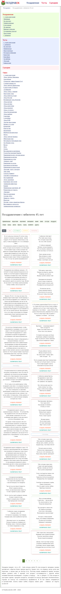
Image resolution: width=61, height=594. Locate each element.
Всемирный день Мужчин (12, 100)
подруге (53, 221)
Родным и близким (10, 53)
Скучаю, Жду (8, 196)
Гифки (5, 73)
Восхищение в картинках (12, 151)
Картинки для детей (10, 182)
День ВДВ (7, 120)
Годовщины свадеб (10, 31)
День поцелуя (8, 108)
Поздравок (6, 8)
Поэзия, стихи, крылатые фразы (14, 202)
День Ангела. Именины (11, 77)
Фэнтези (6, 200)
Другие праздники (10, 122)
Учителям (7, 116)
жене (14, 225)
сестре (47, 221)
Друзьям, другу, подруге (12, 169)
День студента (9, 110)
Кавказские (7, 63)
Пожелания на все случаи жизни (14, 155)
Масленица (7, 130)
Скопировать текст (16, 265)
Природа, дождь (9, 198)
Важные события (9, 29)
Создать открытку (16, 262)
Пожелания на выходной (12, 167)
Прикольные (8, 48)
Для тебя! (7, 171)
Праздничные (8, 51)
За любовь (7, 59)
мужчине (23, 221)
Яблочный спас (9, 139)
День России (8, 98)
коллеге (30, 225)
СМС (10, 230)
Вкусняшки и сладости (11, 204)
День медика (8, 104)
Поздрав (13, 3)
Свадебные (7, 79)
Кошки (6, 186)
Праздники (7, 33)
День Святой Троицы (10, 136)
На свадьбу (7, 21)
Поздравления (33, 3)
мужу (9, 225)
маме (36, 221)
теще (4, 225)
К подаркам (7, 25)
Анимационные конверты (12, 206)
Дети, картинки (9, 180)
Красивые (7, 57)
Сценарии (53, 3)
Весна (5, 145)
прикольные (6, 221)
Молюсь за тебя (9, 124)
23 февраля (7, 89)
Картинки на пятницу (11, 165)
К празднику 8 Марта (11, 87)
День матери (8, 102)
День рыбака (8, 114)
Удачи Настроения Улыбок (12, 153)
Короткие (7, 55)
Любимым (7, 19)
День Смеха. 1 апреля (10, 91)
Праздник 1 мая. (9, 93)
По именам (7, 27)
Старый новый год (10, 83)
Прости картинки (9, 194)
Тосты (44, 3)
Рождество (7, 128)
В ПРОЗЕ (25, 230)
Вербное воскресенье (11, 132)
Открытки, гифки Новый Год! (13, 81)
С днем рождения (9, 17)
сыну (25, 225)
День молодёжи (9, 106)
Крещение (7, 126)
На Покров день (9, 143)
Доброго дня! (8, 161)
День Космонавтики (10, 112)
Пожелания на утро (10, 159)
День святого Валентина (12, 85)
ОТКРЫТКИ (34, 230)
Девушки (6, 192)
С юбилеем (7, 35)
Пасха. (6, 134)
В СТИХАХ (17, 230)
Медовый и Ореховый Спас (12, 141)
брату (19, 225)
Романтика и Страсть (10, 190)
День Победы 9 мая (10, 96)
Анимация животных (10, 184)
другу (37, 225)
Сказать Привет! (9, 173)
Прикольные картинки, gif (12, 188)
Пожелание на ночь (10, 163)
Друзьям (6, 61)
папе (41, 221)
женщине (30, 221)
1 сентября (7, 118)
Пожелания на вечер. (10, 157)
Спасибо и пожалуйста (11, 175)
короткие (15, 221)
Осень (6, 149)
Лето (5, 147)
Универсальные (9, 23)
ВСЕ (4, 230)
